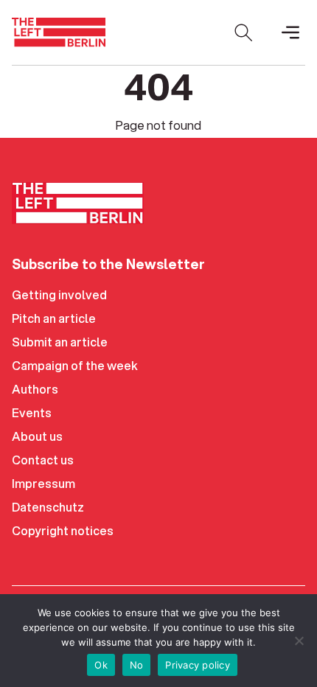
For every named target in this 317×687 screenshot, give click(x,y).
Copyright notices (63, 530)
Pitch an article (54, 318)
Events (32, 412)
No (137, 665)
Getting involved (59, 294)
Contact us (43, 459)
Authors (35, 388)
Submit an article (60, 341)
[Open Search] (243, 32)
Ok (101, 665)
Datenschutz (48, 506)
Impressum (43, 483)
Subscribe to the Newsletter (108, 263)
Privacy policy (197, 665)
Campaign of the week (75, 365)
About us (37, 436)
